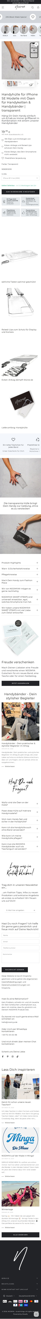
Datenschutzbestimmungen (14, 985)
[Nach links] (3, 83)
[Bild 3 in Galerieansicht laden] (20, 83)
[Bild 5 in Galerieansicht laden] (31, 83)
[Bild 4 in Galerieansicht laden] (26, 83)
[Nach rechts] (37, 83)
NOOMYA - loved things (16, 1311)
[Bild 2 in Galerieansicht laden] (15, 83)
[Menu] (3, 7)
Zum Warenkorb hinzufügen (20, 192)
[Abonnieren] (34, 910)
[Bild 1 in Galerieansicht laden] (9, 83)
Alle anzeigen (20, 1235)
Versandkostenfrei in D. (16, 134)
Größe (4, 174)
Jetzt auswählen (20, 683)
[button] (32, 7)
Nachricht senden (14, 969)
